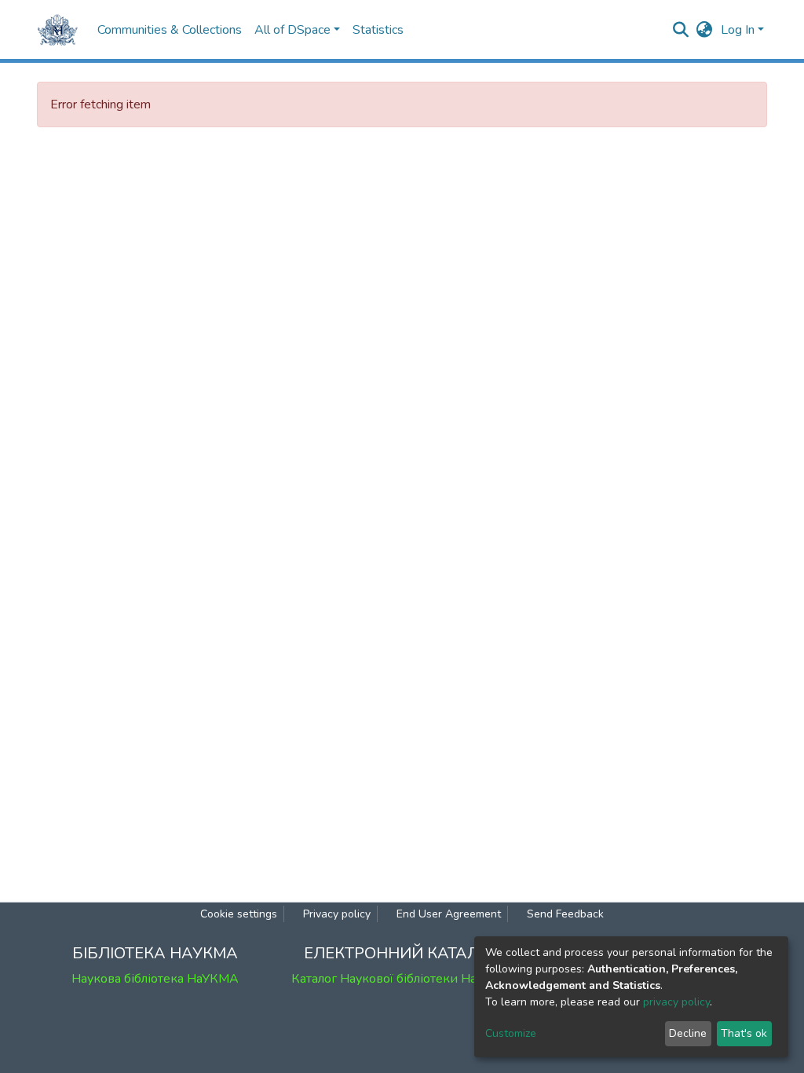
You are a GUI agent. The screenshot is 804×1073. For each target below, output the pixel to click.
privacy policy (676, 1001)
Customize (510, 1033)
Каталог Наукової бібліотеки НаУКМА (402, 978)
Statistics (378, 29)
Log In (738, 29)
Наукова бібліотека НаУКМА (155, 978)
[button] (705, 29)
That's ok (744, 1033)
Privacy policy (337, 913)
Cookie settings (238, 913)
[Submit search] (681, 30)
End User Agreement (449, 913)
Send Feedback (565, 913)
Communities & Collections (169, 29)
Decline (688, 1033)
